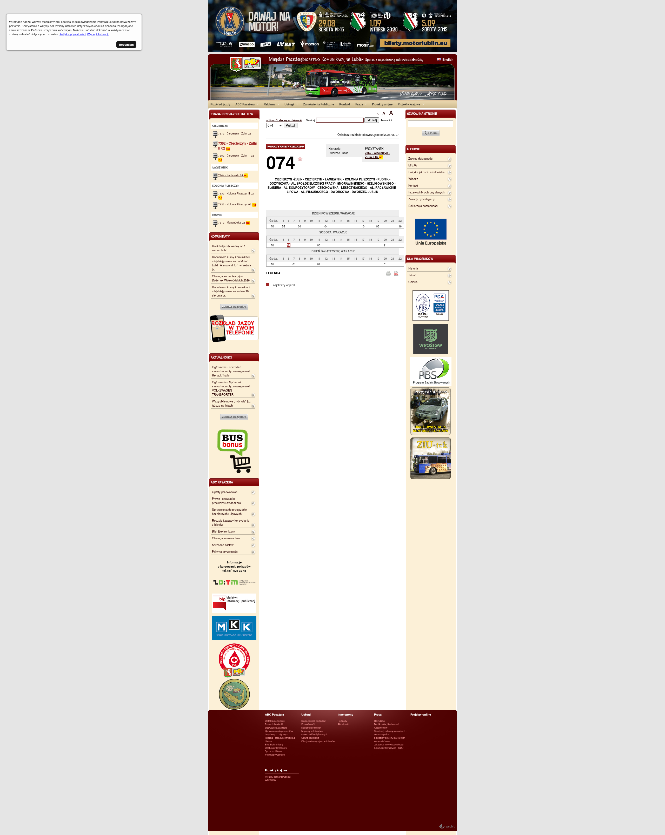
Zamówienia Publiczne (318, 104)
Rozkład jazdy (220, 104)
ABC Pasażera (244, 104)
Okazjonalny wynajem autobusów (318, 741)
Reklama (268, 104)
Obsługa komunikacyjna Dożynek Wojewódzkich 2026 (231, 278)
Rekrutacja (379, 721)
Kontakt (344, 104)
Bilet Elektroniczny (223, 531)
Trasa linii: (387, 120)
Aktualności (343, 724)
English (447, 59)
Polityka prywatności (225, 551)
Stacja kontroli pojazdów (313, 721)
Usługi (288, 104)
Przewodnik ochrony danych (426, 192)
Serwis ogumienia (310, 737)
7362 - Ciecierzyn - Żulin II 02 (377, 155)
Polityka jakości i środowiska (426, 172)
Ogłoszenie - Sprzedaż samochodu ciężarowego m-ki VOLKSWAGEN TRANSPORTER (231, 388)
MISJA (412, 165)
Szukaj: (311, 120)
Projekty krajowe (407, 104)
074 (280, 161)
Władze (413, 179)
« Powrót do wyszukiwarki (284, 120)
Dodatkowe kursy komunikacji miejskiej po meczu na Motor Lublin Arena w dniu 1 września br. (231, 263)
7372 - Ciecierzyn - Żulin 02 (234, 133)
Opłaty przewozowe (224, 492)
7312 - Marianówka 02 (232, 222)
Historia (413, 268)
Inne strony (345, 714)
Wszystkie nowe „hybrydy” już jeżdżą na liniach (231, 403)
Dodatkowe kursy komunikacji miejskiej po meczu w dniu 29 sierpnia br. (231, 291)
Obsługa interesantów (226, 538)
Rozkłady (342, 721)
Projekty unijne (382, 104)
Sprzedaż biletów (223, 545)
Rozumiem (126, 44)
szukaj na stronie (422, 113)
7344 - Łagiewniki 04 (231, 175)
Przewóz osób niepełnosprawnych (311, 726)
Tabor (412, 275)
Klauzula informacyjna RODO (388, 748)
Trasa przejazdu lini (232, 113)
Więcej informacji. (98, 34)
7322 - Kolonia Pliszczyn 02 (235, 204)
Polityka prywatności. (72, 34)
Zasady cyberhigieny (421, 199)
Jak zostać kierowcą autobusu (388, 744)
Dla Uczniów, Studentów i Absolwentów (386, 726)
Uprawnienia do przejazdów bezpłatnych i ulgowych (229, 511)
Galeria (412, 282)
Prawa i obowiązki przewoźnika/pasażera (226, 500)
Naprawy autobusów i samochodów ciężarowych (314, 732)
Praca (358, 104)
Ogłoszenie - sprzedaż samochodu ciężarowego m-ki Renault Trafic (231, 371)
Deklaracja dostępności (423, 206)
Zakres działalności (420, 158)
